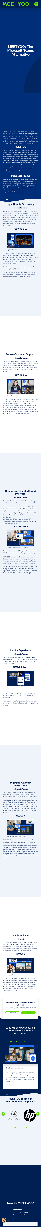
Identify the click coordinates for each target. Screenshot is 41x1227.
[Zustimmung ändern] (4, 1220)
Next (37, 1114)
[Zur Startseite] (17, 4)
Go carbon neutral (30, 1041)
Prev (3, 1114)
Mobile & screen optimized (16, 1041)
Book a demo (28, 1012)
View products (12, 1012)
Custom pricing (20, 1041)
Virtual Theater (25, 1041)
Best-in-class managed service (11, 1041)
